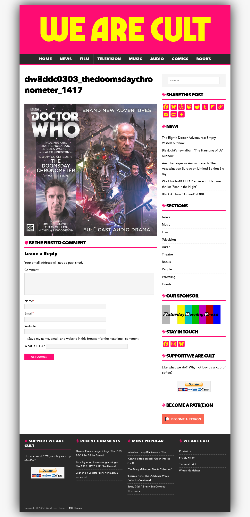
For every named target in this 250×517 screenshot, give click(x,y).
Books (203, 59)
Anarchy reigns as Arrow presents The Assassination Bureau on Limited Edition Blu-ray (193, 169)
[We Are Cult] (125, 51)
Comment (31, 270)
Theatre (167, 254)
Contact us (185, 451)
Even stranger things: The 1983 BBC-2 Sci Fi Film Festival (99, 453)
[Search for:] (193, 80)
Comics (180, 59)
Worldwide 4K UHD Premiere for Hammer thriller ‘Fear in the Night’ (192, 184)
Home (45, 59)
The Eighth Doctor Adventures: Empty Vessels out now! (189, 140)
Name (28, 301)
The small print (187, 464)
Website (30, 326)
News (66, 59)
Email (28, 313)
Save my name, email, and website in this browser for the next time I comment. (83, 338)
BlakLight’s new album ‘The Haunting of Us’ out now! (192, 153)
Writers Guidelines (189, 471)
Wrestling (169, 277)
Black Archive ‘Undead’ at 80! (183, 194)
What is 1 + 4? (34, 346)
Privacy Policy (187, 458)
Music (135, 59)
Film (84, 59)
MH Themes (75, 508)
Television (109, 59)
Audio (157, 59)
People (167, 269)
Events (166, 284)
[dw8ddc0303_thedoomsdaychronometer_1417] (90, 233)
